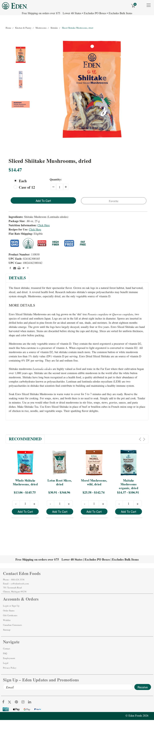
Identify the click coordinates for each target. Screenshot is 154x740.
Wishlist (6, 620)
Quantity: (56, 179)
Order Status (8, 610)
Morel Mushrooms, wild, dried (94, 482)
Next (144, 439)
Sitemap (6, 629)
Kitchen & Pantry (23, 27)
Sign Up (15, 605)
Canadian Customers (12, 624)
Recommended (25, 439)
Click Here (43, 225)
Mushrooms (41, 27)
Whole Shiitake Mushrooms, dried (25, 482)
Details (17, 278)
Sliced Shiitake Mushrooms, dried (77, 27)
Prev (140, 439)
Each (23, 180)
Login (6, 605)
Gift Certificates (10, 615)
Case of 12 (27, 187)
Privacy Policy (9, 667)
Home (8, 27)
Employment (9, 658)
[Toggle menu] (148, 7)
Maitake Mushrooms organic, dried (128, 484)
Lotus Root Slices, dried (60, 482)
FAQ (5, 653)
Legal (5, 662)
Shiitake (54, 27)
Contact (6, 648)
